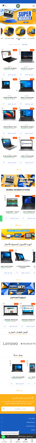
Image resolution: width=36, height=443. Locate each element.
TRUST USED (13, 436)
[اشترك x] (4, 409)
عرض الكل (18, 169)
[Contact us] (3, 437)
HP (9, 125)
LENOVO (26, 66)
